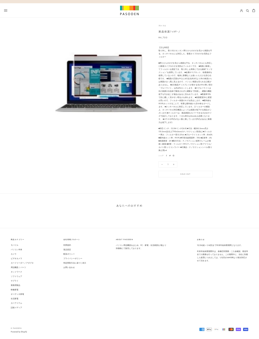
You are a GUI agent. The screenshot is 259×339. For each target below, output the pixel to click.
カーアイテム (16, 303)
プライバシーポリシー (72, 258)
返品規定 (67, 249)
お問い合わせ (69, 267)
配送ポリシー (69, 254)
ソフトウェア (16, 276)
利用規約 (67, 245)
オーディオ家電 (17, 294)
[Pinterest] (173, 155)
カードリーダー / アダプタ (22, 263)
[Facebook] (166, 155)
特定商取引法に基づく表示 (74, 263)
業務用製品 (15, 285)
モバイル (14, 245)
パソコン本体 (16, 249)
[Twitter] (170, 155)
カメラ (13, 254)
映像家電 (14, 289)
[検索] (247, 10)
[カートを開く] (253, 10)
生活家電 (14, 298)
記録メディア (16, 307)
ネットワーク (16, 271)
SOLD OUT (185, 174)
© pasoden (16, 328)
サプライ (14, 280)
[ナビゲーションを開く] (5, 10)
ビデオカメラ (16, 258)
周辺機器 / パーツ (18, 267)
